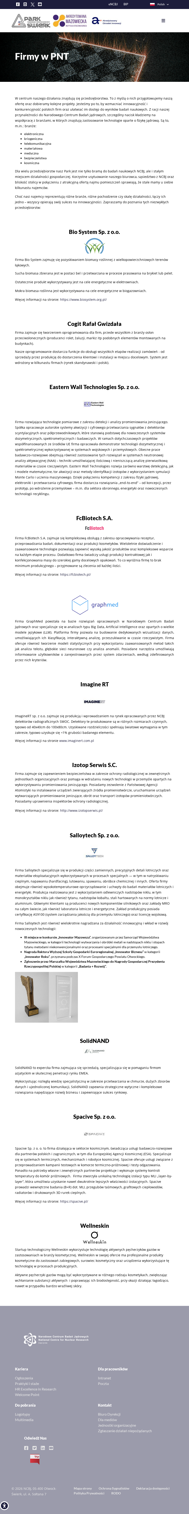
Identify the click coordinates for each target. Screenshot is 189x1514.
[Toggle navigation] (166, 21)
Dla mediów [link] (107, 1419)
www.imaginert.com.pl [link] (76, 740)
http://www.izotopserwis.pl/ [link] (81, 810)
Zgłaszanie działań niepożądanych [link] (125, 1430)
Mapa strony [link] (83, 1488)
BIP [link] (126, 4)
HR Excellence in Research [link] (35, 1389)
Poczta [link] (103, 1383)
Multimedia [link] (24, 1419)
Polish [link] (161, 4)
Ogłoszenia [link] (24, 1378)
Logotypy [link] (22, 1414)
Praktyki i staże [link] (27, 1383)
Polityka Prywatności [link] (89, 1493)
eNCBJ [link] (113, 4)
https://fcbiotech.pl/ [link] (75, 574)
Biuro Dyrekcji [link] (109, 1414)
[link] (4, 1505)
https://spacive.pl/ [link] (74, 1201)
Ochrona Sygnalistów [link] (114, 1488)
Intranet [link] (104, 1378)
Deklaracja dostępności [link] (153, 1488)
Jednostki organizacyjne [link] (117, 1425)
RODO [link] (116, 1493)
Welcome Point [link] (27, 1394)
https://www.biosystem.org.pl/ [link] (83, 299)
